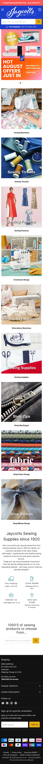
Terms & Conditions (10, 755)
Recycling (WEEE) (30, 752)
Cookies (6, 752)
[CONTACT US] (11, 601)
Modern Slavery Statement (30, 755)
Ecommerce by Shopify (24, 760)
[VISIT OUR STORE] (32, 601)
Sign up (34, 724)
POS (11, 760)
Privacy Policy (17, 752)
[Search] (38, 21)
